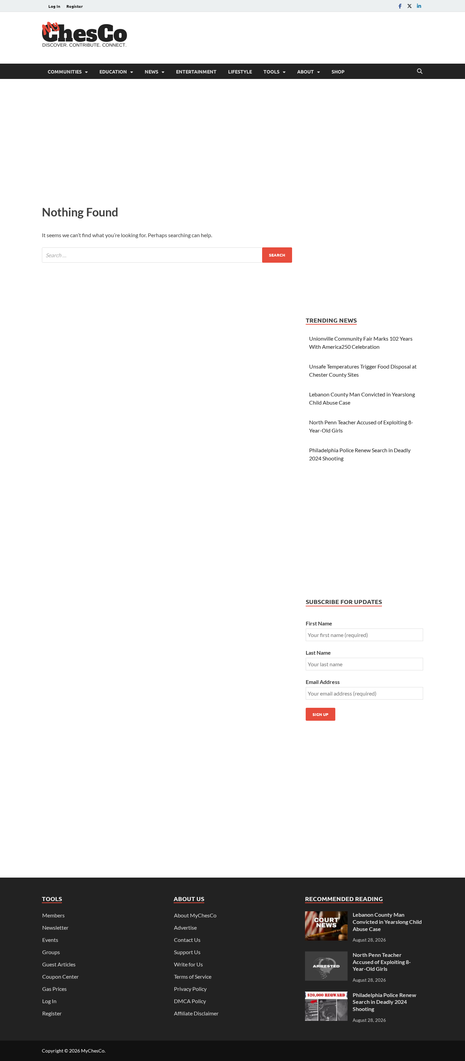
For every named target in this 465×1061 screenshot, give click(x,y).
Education (113, 71)
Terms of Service (192, 976)
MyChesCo (93, 1051)
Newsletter (55, 927)
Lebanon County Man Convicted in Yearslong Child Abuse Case (387, 921)
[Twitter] (409, 6)
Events (50, 939)
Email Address (323, 682)
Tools (271, 71)
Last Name (318, 652)
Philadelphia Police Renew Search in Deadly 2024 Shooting (384, 1002)
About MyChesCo (195, 915)
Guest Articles (59, 964)
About (305, 71)
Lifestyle (240, 71)
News (151, 71)
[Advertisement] (299, 36)
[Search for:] (167, 255)
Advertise (185, 927)
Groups (51, 952)
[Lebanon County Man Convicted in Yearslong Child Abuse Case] (326, 915)
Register (74, 6)
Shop (338, 71)
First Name (319, 623)
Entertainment (196, 71)
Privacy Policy (190, 988)
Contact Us (187, 939)
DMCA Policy (190, 1001)
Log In (54, 6)
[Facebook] (400, 6)
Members (53, 915)
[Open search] (420, 71)
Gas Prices (54, 988)
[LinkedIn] (419, 6)
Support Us (187, 952)
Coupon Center (60, 976)
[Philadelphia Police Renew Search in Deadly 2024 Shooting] (326, 995)
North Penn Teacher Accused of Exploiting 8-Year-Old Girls (382, 961)
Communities (65, 71)
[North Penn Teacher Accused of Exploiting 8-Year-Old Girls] (326, 955)
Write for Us (188, 964)
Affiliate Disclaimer (196, 1013)
